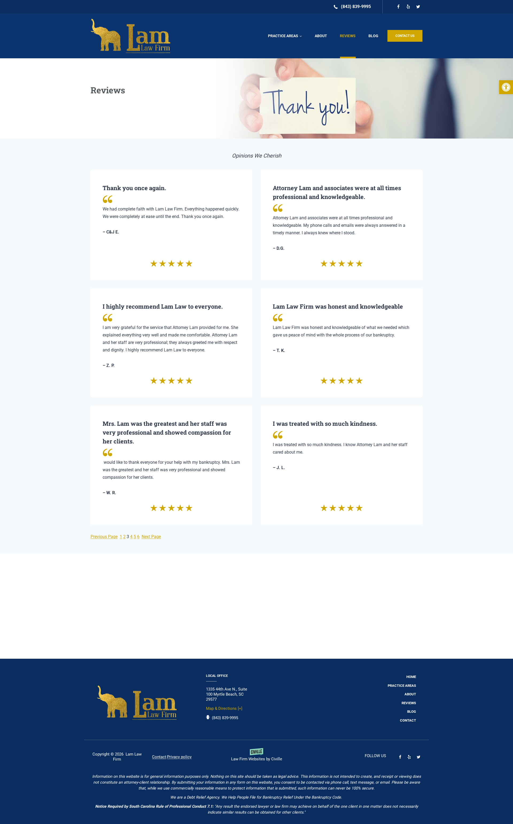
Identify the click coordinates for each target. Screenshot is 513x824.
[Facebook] (398, 6)
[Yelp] (408, 6)
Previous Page (104, 536)
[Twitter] (418, 6)
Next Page (151, 536)
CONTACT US (404, 36)
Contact (408, 720)
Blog (373, 36)
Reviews (348, 36)
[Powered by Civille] (256, 757)
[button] (506, 87)
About (321, 36)
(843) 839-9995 (225, 717)
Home (411, 677)
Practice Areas (402, 686)
